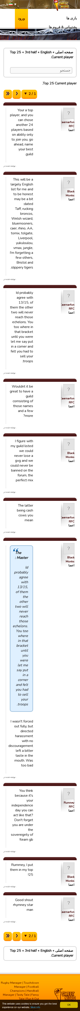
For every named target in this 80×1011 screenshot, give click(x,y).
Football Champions (24, 989)
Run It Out (32, 999)
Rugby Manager (11, 983)
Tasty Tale (22, 995)
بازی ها (71, 18)
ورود (21, 18)
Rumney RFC (69, 805)
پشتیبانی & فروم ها (63, 27)
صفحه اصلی (64, 52)
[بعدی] (16, 94)
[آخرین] (8, 94)
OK (69, 1004)
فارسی (4, 4)
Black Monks (70, 193)
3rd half (31, 52)
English (46, 52)
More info (35, 1007)
